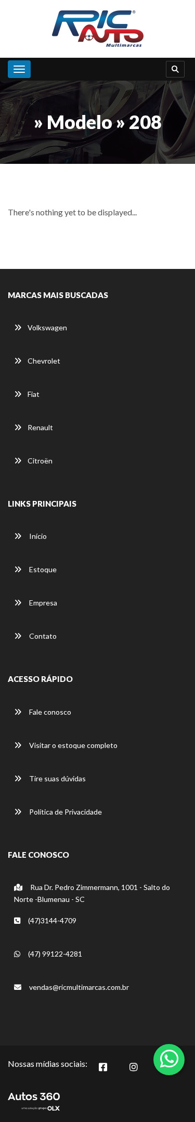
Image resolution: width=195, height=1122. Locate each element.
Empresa (42, 602)
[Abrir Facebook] (106, 1069)
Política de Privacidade (65, 811)
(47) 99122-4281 (54, 953)
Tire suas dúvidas (57, 778)
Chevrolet (44, 360)
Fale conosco (49, 711)
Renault (40, 427)
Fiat (34, 394)
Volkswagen (47, 327)
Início (37, 536)
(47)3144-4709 (51, 920)
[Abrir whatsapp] (169, 1058)
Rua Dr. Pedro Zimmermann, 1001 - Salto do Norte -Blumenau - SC (92, 893)
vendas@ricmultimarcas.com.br (79, 987)
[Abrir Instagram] (136, 1069)
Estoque (42, 569)
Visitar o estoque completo (73, 745)
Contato (42, 635)
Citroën (40, 460)
